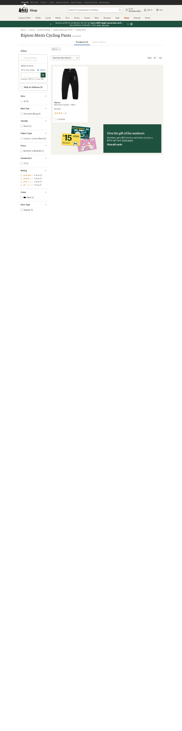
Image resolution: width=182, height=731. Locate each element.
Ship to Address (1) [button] (33, 87)
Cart (161, 10)
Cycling (31, 30)
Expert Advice (99, 42)
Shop (33, 10)
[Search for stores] (43, 75)
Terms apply (127, 140)
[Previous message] (50, 24)
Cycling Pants (80, 30)
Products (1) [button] (82, 42)
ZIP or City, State (27, 70)
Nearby (42, 70)
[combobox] (95, 10)
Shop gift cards (114, 144)
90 (160, 57)
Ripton (23, 30)
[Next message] (127, 24)
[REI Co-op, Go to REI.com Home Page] (23, 10)
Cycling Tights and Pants (63, 30)
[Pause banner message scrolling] (131, 24)
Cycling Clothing (43, 30)
